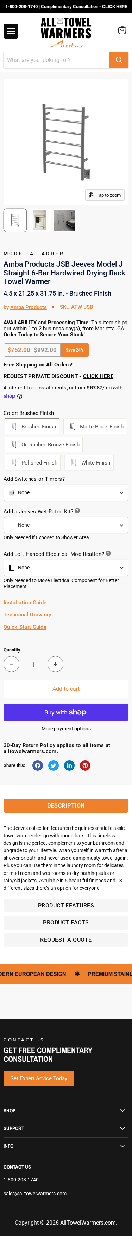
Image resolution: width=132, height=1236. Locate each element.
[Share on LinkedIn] (69, 765)
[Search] (118, 60)
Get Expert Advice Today (38, 1078)
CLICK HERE (98, 376)
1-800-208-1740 (21, 1180)
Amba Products (28, 307)
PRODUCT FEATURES (66, 905)
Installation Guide (25, 603)
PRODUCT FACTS (66, 922)
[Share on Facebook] (37, 765)
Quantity (12, 650)
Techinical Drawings (28, 615)
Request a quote (66, 939)
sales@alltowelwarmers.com (35, 1193)
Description (65, 805)
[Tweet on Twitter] (53, 765)
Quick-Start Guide (25, 627)
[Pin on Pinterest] (85, 765)
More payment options (66, 728)
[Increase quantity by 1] (55, 664)
